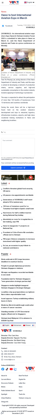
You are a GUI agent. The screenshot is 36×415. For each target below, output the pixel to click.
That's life (22, 394)
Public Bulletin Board (8, 390)
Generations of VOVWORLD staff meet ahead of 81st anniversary (17, 201)
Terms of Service (5, 159)
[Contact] (2, 413)
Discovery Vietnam (7, 383)
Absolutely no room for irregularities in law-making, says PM (18, 220)
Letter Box (22, 383)
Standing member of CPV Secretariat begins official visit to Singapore (15, 313)
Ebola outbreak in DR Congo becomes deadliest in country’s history (15, 260)
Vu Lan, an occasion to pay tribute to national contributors (16, 247)
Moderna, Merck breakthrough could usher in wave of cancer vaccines (17, 306)
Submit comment (16, 168)
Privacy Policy (28, 157)
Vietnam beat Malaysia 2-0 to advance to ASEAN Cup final (16, 319)
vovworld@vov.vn (9, 359)
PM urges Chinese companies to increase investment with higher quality (19, 240)
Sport (20, 390)
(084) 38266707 (9, 354)
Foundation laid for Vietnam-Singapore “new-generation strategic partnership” (16, 280)
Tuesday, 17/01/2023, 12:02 (26, 25)
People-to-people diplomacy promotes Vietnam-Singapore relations (15, 267)
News (3, 11)
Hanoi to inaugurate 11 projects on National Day (16, 227)
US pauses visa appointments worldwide (18, 195)
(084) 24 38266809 (10, 351)
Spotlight (4, 394)
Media (3, 387)
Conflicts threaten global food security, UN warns (18, 190)
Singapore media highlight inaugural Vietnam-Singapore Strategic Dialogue (15, 287)
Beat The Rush (23, 375)
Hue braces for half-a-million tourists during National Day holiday (17, 214)
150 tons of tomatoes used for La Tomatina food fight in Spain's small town (18, 207)
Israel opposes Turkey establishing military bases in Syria (17, 300)
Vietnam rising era (25, 398)
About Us (4, 375)
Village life (4, 402)
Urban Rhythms (6, 398)
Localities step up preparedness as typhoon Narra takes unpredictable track (17, 293)
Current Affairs (6, 379)
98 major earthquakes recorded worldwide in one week (17, 273)
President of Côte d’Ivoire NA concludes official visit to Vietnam (18, 233)
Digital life (22, 379)
